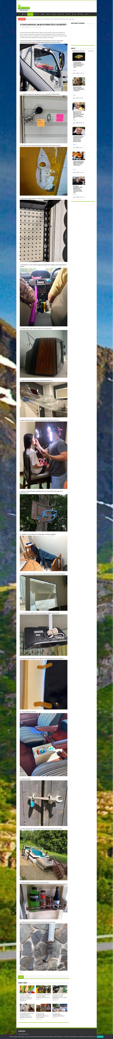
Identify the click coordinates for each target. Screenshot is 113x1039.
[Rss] (96, 1)
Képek (43, 14)
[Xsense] (27, 7)
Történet (81, 14)
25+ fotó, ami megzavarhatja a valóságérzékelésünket (58, 1014)
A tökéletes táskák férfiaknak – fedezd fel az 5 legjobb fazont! (39, 19)
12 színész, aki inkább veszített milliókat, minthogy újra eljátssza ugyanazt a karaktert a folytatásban (26, 997)
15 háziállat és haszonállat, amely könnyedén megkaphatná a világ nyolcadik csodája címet (27, 1015)
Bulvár (49, 14)
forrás (21, 973)
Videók (24, 14)
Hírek (55, 14)
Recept (74, 14)
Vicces (87, 14)
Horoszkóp (61, 14)
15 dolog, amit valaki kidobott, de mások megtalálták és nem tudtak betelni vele (59, 997)
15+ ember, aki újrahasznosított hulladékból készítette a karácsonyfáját (42, 1015)
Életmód (37, 14)
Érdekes (31, 14)
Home (19, 14)
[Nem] (111, 1036)
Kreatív (68, 14)
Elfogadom (100, 1036)
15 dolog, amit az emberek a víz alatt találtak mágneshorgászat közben (43, 996)
